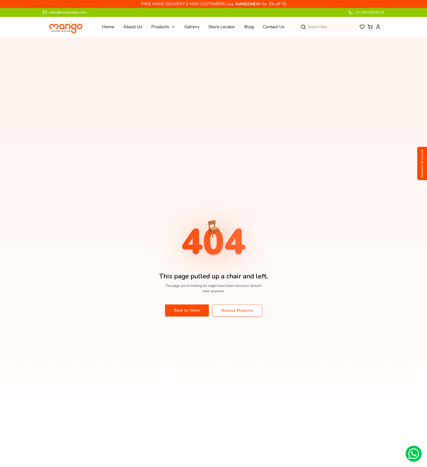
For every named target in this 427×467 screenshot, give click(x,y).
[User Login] (378, 27)
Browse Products (237, 310)
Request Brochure (422, 163)
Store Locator (221, 27)
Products (160, 27)
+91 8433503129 (369, 12)
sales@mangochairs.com (68, 12)
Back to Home (187, 310)
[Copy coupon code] (284, 4)
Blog (249, 27)
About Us (132, 27)
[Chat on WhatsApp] (414, 454)
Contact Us (274, 27)
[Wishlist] (362, 27)
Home (108, 27)
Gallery (191, 27)
